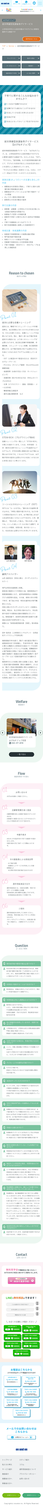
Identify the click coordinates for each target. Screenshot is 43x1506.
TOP (4, 46)
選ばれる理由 (30, 58)
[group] (8, 10)
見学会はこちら (31, 39)
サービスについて (11, 65)
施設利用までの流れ (11, 73)
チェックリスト (11, 58)
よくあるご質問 (31, 73)
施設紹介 (30, 65)
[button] (2, 10)
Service (12, 46)
